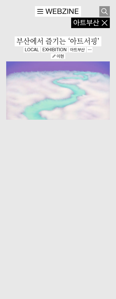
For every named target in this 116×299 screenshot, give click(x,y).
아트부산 (77, 49)
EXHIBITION (54, 49)
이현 (60, 56)
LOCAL (32, 49)
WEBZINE (62, 11)
